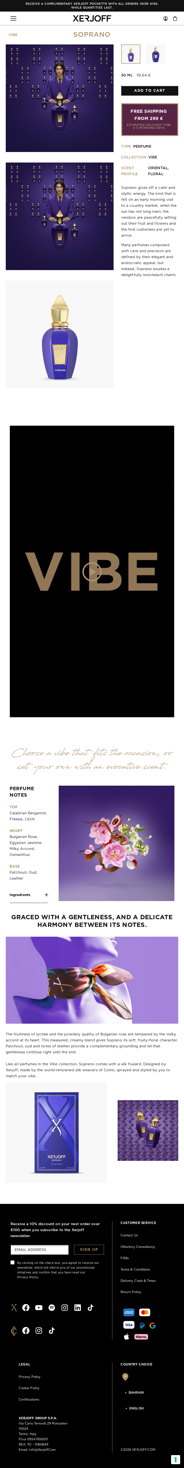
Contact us (129, 1235)
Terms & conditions (135, 1269)
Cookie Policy (29, 1388)
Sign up (89, 1249)
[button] (13, 18)
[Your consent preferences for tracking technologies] (175, 1459)
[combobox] (145, 1393)
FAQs (125, 1258)
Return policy (131, 1292)
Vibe (13, 35)
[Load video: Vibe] (92, 572)
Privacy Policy (27, 1277)
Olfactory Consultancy (138, 1247)
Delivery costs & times (138, 1281)
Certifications (29, 1399)
